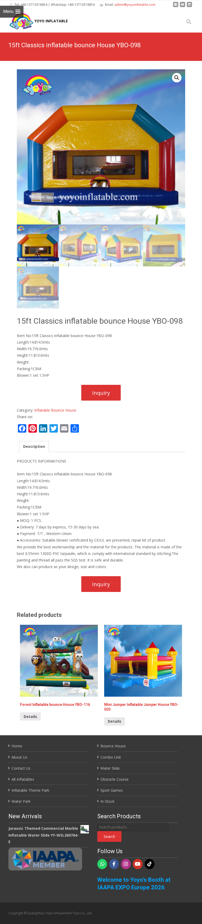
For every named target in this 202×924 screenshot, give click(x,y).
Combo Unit (110, 757)
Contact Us (21, 768)
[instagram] (189, 6)
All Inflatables (23, 779)
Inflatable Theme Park (30, 790)
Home (17, 745)
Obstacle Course (114, 779)
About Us (19, 757)
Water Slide (110, 768)
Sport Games (111, 790)
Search (109, 836)
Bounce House (113, 745)
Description (34, 446)
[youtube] (182, 6)
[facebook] (175, 6)
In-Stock (107, 801)
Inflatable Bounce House (55, 410)
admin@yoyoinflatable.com (134, 4)
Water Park (21, 801)
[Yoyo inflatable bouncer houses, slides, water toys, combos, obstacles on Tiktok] (149, 864)
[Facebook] (114, 864)
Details (30, 716)
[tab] (34, 446)
